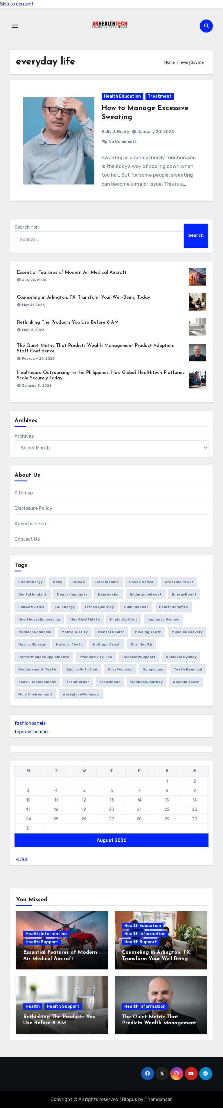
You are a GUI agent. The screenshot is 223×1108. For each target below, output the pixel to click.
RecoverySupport (139, 657)
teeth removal (188, 669)
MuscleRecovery (187, 632)
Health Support (42, 942)
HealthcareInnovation (39, 619)
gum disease (136, 607)
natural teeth (69, 644)
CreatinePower (179, 582)
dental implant (32, 594)
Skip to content (17, 4)
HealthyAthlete (85, 619)
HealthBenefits (173, 607)
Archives (24, 436)
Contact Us (27, 539)
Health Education (122, 96)
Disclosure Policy (33, 508)
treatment (109, 682)
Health (33, 1006)
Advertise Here (31, 523)
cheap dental (141, 582)
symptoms (153, 669)
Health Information (46, 933)
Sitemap (24, 493)
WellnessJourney (146, 682)
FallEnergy (65, 607)
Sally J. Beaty (115, 131)
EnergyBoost (184, 594)
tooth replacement (37, 682)
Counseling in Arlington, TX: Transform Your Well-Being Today (83, 297)
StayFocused (120, 669)
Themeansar (158, 1099)
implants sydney (163, 619)
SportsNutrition (81, 669)
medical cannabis (34, 632)
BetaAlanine (107, 582)
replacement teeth (37, 669)
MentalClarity (75, 632)
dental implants (72, 594)
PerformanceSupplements (43, 657)
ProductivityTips (96, 657)
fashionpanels (30, 723)
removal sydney (181, 657)
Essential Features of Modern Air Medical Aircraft (72, 272)
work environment (35, 694)
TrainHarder (77, 682)
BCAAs (78, 582)
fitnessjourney (99, 607)
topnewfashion (31, 731)
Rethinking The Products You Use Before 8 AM (67, 322)
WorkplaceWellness (81, 694)
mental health (111, 632)
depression (109, 594)
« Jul (21, 859)
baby (57, 582)
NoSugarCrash (107, 644)
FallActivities (31, 607)
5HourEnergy (30, 582)
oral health (141, 644)
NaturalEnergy (32, 644)
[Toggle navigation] (14, 25)
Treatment (160, 96)
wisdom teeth (186, 682)
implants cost (123, 619)
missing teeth (148, 632)
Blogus (129, 1099)
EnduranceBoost (146, 594)
